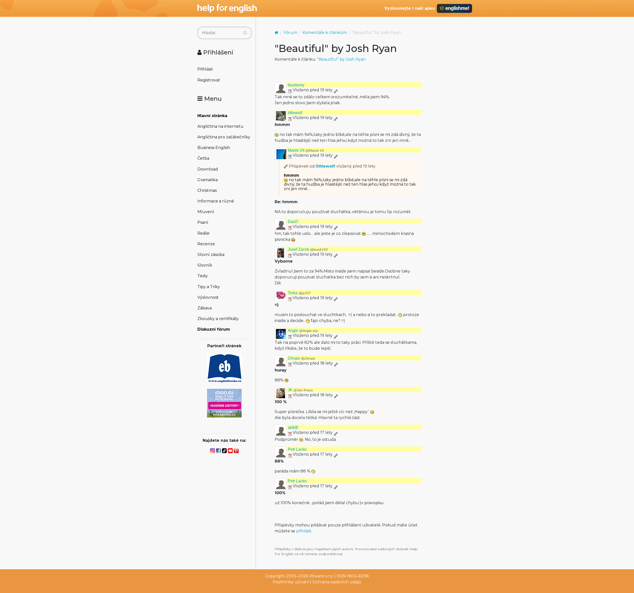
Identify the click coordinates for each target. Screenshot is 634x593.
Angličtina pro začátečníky (223, 137)
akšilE (293, 427)
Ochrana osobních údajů (336, 582)
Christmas (207, 190)
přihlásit (304, 531)
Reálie (203, 233)
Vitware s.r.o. (321, 576)
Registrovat (208, 80)
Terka (299, 293)
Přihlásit (205, 69)
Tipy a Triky (208, 286)
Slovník (204, 265)
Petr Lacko (297, 449)
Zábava (204, 308)
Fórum (290, 32)
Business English (213, 147)
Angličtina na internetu (220, 126)
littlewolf (295, 113)
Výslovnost (208, 297)
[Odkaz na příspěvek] (286, 166)
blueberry (296, 85)
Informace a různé (215, 201)
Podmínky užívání (291, 582)
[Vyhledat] (245, 32)
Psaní (202, 222)
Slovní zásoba (210, 254)
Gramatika (207, 179)
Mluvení (205, 211)
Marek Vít (306, 150)
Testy (202, 275)
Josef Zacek (308, 249)
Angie (303, 330)
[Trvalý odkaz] (336, 90)
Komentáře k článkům (324, 32)
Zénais (301, 358)
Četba (203, 158)
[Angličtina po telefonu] (224, 402)
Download (207, 169)
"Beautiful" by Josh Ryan (341, 59)
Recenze (206, 244)
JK (300, 390)
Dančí (293, 222)
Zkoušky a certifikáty (218, 318)
